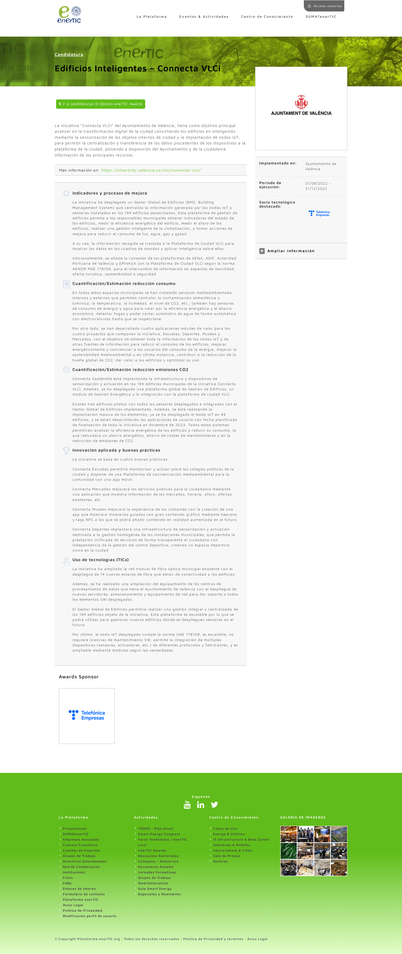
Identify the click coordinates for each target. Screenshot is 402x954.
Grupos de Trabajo (79, 856)
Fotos (68, 878)
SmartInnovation (153, 883)
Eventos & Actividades (204, 16)
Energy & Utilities (229, 834)
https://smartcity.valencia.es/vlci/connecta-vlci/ (150, 170)
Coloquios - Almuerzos (158, 861)
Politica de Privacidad (82, 910)
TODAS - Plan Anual (155, 828)
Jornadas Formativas (157, 872)
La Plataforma (152, 16)
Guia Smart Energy (155, 889)
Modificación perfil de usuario (89, 916)
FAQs (67, 883)
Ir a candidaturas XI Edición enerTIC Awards (102, 104)
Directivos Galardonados (85, 861)
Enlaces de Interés (79, 889)
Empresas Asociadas (81, 839)
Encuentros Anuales (156, 867)
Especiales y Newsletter (160, 894)
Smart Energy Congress (159, 834)
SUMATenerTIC (321, 16)
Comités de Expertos (81, 850)
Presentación (75, 828)
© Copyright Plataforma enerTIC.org (87, 939)
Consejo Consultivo (80, 845)
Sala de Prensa (226, 856)
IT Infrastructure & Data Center (241, 839)
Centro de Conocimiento (267, 16)
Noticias (220, 861)
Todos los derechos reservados (151, 939)
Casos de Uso (225, 828)
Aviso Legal (73, 905)
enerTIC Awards (152, 850)
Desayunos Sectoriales (158, 856)
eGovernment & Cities (233, 850)
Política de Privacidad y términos (213, 939)
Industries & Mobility (231, 845)
